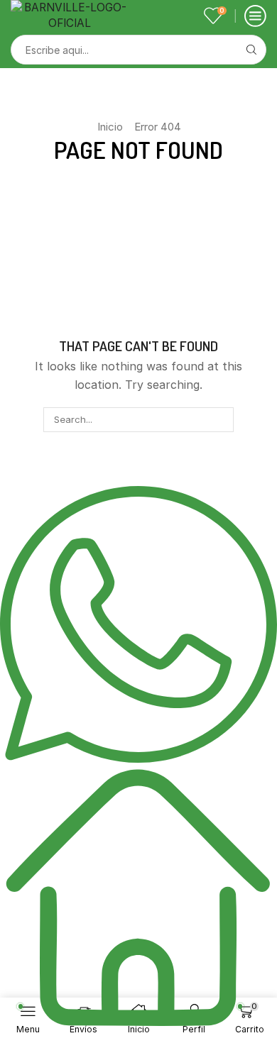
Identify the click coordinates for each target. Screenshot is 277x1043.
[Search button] (251, 49)
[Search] (221, 419)
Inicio (110, 126)
